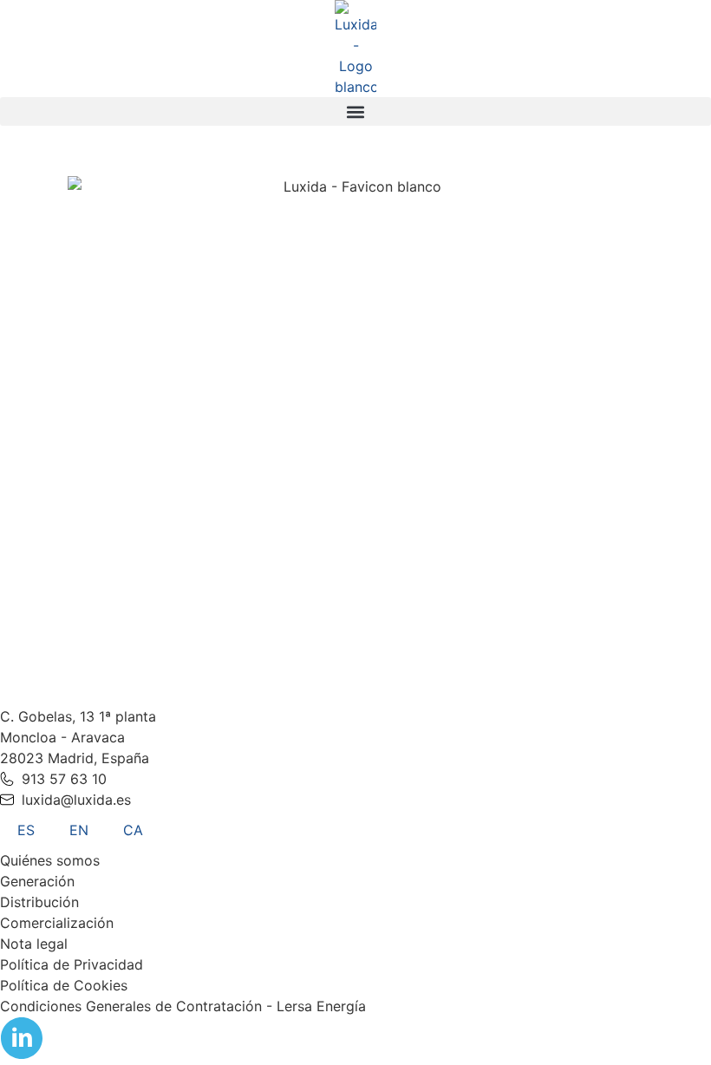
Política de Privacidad (71, 964)
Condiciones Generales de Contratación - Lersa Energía (183, 1006)
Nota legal (34, 943)
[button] (355, 111)
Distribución (39, 902)
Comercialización (57, 922)
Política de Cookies (63, 985)
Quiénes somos (50, 860)
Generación (37, 881)
